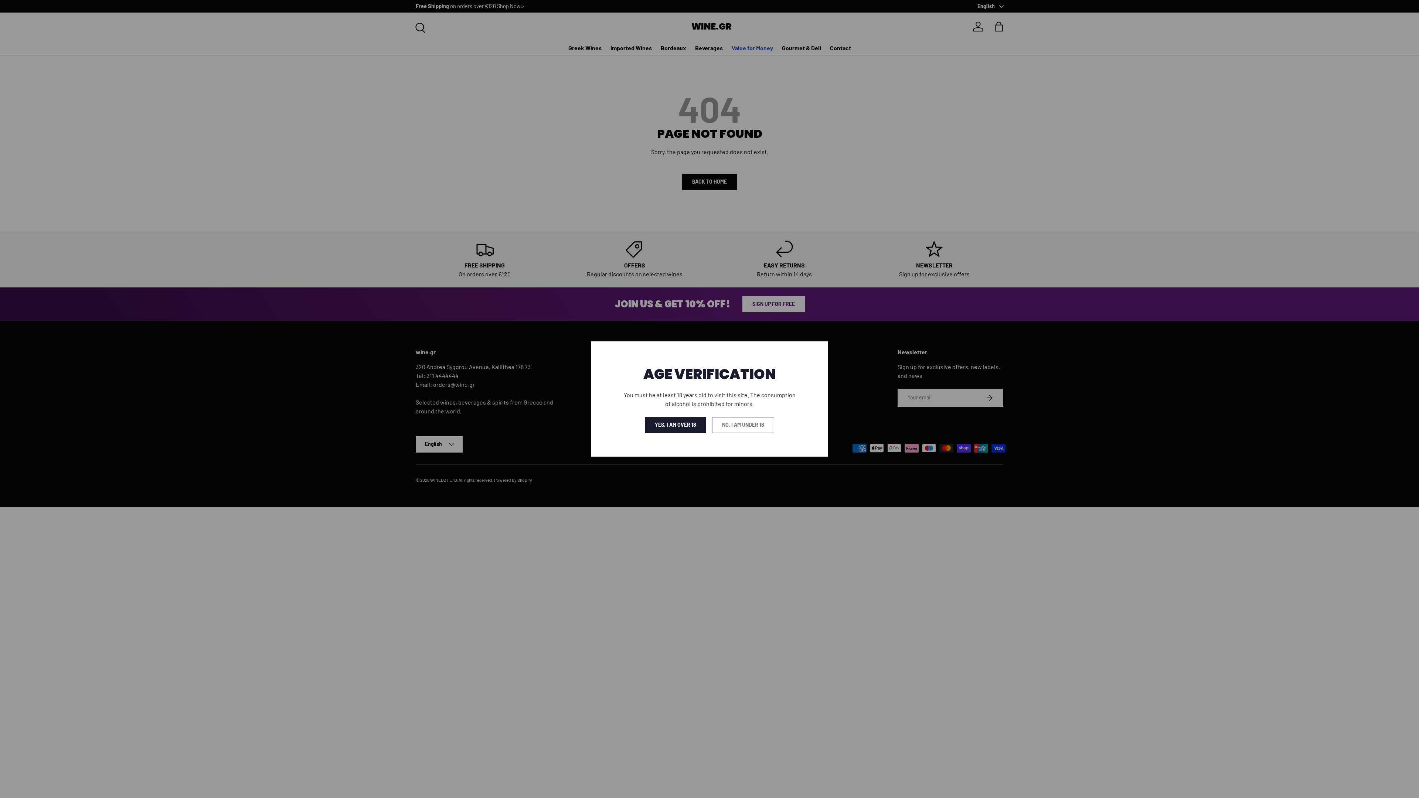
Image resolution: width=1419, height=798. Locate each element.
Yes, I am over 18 (675, 425)
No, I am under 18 (743, 425)
